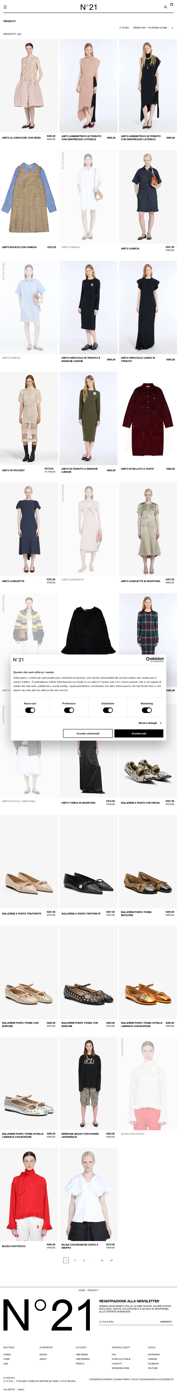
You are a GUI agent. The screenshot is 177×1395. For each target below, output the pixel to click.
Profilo (80, 1363)
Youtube (152, 1368)
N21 (13, 1377)
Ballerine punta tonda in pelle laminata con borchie (141, 1024)
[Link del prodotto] (29, 91)
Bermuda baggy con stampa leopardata (80, 1135)
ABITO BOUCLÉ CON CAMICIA (19, 247)
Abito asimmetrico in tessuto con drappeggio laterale (81, 138)
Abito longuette (13, 581)
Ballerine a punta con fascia (140, 802)
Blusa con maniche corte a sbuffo (80, 1246)
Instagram (154, 1354)
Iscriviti (166, 1321)
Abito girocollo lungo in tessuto (138, 359)
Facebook (153, 1363)
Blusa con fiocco (133, 1133)
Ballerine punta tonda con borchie (20, 1024)
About (43, 1359)
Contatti (117, 1363)
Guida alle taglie (121, 1359)
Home (82, 1290)
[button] (5, 7)
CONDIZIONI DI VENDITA (100, 1379)
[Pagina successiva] (111, 1260)
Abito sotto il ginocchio (18, 801)
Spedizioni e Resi (120, 1368)
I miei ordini (82, 1354)
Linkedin (152, 1359)
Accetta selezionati (88, 733)
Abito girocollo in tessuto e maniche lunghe (81, 359)
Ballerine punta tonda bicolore (136, 913)
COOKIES (117, 1379)
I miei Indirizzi (82, 1359)
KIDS (5, 1363)
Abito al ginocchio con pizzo (21, 137)
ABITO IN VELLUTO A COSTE (137, 468)
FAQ (114, 1354)
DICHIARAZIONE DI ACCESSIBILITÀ (157, 1379)
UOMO (6, 1359)
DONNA (7, 1354)
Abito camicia (71, 247)
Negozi (43, 1354)
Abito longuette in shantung (140, 581)
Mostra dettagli (148, 722)
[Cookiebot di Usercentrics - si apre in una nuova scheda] (148, 659)
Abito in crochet (13, 470)
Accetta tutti (139, 733)
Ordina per (139, 27)
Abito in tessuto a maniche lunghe (80, 470)
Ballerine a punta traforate (21, 913)
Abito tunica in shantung (78, 802)
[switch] (69, 710)
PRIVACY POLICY (131, 1379)
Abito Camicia (11, 357)
